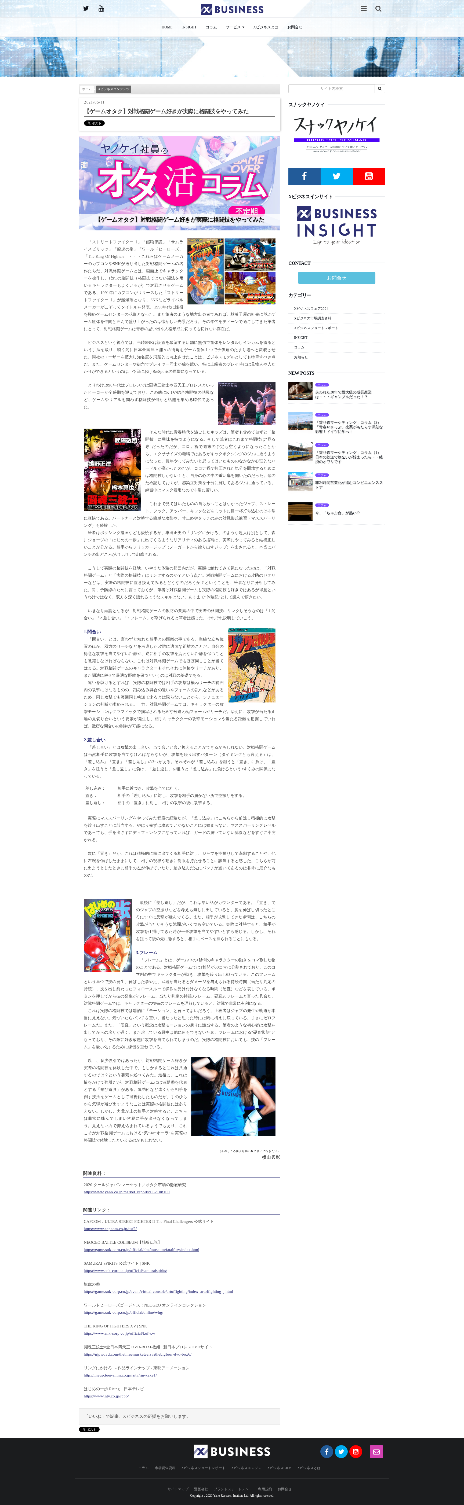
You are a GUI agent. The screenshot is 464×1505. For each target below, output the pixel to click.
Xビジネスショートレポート (316, 328)
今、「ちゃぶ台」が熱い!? (337, 513)
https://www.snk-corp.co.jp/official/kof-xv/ (119, 1333)
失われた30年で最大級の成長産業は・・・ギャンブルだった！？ (343, 394)
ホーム (87, 89)
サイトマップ (178, 1489)
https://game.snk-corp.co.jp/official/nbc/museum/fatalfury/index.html (141, 1250)
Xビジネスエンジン (246, 1468)
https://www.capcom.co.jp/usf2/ (110, 1229)
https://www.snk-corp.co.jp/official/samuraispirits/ (125, 1270)
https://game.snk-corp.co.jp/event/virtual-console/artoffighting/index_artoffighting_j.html (158, 1291)
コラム (211, 27)
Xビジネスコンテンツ (113, 89)
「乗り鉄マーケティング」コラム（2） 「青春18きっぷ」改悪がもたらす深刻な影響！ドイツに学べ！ (350, 427)
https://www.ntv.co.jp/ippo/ (106, 1396)
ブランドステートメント (233, 1489)
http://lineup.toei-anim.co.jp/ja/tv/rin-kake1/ (120, 1375)
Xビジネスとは (265, 27)
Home (167, 27)
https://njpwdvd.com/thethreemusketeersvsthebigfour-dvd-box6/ (137, 1354)
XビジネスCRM (279, 1468)
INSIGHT (189, 27)
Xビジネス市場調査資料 (312, 318)
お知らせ (301, 357)
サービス (233, 27)
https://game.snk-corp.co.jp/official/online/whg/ (123, 1312)
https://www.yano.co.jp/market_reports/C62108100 (127, 1192)
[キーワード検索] (378, 8)
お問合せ (294, 27)
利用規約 (265, 1489)
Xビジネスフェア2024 (311, 309)
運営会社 (201, 1489)
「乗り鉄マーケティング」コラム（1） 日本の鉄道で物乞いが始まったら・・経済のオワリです (350, 457)
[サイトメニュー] (364, 8)
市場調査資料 (165, 1468)
